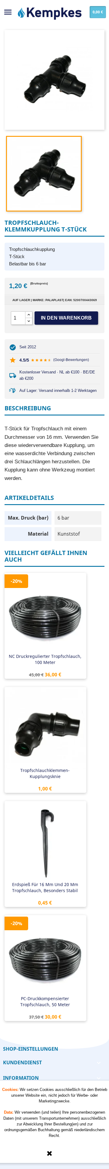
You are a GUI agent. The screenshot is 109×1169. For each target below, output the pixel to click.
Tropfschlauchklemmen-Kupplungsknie (45, 773)
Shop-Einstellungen (30, 1049)
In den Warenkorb (66, 317)
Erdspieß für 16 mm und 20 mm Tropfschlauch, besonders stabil (45, 887)
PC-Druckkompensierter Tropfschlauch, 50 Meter (45, 1001)
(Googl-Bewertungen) (71, 360)
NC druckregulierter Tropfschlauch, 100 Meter (45, 659)
